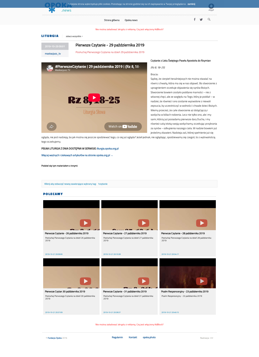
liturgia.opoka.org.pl (108, 148)
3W (211, 338)
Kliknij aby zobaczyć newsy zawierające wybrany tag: (70, 184)
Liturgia (50, 35)
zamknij (191, 4)
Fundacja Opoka (55, 338)
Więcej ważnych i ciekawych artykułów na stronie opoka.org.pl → (77, 155)
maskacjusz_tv (53, 53)
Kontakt (133, 337)
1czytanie (102, 184)
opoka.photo (149, 337)
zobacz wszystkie (74, 36)
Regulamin (117, 337)
